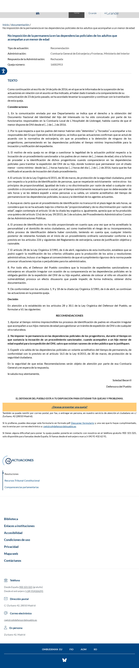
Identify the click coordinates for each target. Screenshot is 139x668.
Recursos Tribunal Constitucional (22, 480)
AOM (83, 649)
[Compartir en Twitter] (27, 12)
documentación (20, 24)
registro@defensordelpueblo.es (59, 426)
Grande (92, 13)
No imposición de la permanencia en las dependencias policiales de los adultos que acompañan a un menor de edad (69, 27)
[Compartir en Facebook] (18, 12)
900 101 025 (25, 587)
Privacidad (11, 546)
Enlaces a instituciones (19, 526)
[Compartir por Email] (47, 12)
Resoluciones (11, 473)
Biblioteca (11, 519)
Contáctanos (12, 560)
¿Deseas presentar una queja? (69, 406)
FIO (71, 649)
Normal (76, 13)
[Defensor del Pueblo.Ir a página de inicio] (69, 505)
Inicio (6, 24)
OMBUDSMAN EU (52, 649)
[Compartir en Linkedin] (38, 12)
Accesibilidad (13, 533)
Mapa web (11, 553)
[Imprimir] (58, 12)
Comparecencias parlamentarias (22, 487)
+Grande (110, 13)
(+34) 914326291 (34, 591)
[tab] (18, 13)
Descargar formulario (82, 423)
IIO (95, 649)
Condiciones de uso (17, 540)
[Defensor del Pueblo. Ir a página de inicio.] (69, 6)
